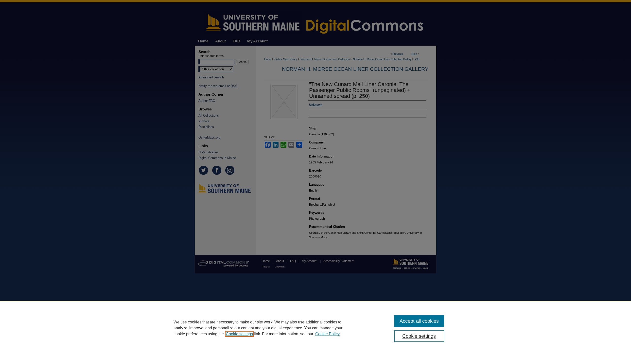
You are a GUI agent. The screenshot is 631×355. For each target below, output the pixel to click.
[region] (315, 328)
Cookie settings (239, 334)
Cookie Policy (327, 334)
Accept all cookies (419, 321)
